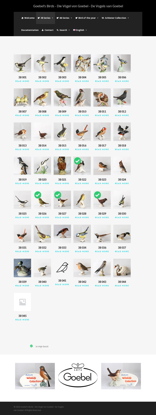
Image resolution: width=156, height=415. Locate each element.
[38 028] (82, 200)
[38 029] (102, 200)
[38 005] (102, 63)
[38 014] (42, 131)
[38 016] (82, 131)
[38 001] (22, 63)
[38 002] (42, 63)
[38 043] (102, 268)
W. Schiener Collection (114, 17)
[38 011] (102, 97)
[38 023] (102, 166)
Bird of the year (87, 17)
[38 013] (22, 131)
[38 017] (102, 131)
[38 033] (62, 234)
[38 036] (102, 234)
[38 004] (82, 63)
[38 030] (122, 200)
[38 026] (42, 200)
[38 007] (22, 97)
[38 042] (82, 268)
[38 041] (62, 267)
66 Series (64, 17)
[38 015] (62, 131)
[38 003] (62, 63)
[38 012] (122, 97)
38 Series (45, 17)
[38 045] (22, 302)
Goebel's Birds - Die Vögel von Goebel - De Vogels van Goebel (78, 6)
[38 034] (82, 234)
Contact (49, 30)
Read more (22, 81)
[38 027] (62, 200)
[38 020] (42, 166)
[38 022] (82, 166)
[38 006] (122, 63)
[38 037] (122, 234)
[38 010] (82, 97)
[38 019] (22, 166)
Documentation (30, 30)
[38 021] (62, 166)
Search (63, 30)
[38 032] (42, 234)
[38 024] (122, 166)
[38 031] (22, 234)
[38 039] (22, 268)
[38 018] (122, 131)
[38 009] (62, 97)
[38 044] (122, 268)
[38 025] (22, 200)
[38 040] (42, 268)
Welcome (29, 17)
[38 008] (42, 97)
